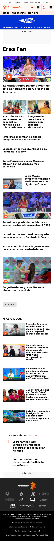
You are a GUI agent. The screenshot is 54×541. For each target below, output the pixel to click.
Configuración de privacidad (27, 531)
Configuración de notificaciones (20, 535)
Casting (35, 27)
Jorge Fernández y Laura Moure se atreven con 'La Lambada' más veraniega (23, 164)
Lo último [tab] (35, 435)
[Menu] (51, 7)
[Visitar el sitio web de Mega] (10, 500)
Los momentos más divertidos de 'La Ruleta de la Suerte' (25, 150)
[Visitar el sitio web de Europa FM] (43, 500)
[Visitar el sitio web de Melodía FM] (12, 506)
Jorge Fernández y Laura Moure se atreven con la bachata (23, 288)
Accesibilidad (42, 535)
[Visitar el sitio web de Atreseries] (21, 500)
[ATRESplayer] (44, 7)
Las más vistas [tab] (17, 435)
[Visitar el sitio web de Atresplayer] (27, 506)
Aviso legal (17, 523)
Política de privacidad (32, 523)
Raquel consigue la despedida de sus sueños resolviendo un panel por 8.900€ (26, 223)
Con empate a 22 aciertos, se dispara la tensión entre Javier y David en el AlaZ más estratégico (38, 374)
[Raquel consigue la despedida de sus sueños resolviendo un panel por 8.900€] (27, 205)
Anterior (9, 304)
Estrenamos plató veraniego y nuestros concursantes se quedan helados (26, 248)
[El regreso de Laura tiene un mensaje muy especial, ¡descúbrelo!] (39, 107)
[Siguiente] (52, 2)
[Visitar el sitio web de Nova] (43, 494)
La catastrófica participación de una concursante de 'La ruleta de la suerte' (26, 89)
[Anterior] (2, 2)
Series (6, 13)
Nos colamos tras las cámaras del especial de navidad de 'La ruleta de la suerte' (14, 122)
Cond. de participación (36, 527)
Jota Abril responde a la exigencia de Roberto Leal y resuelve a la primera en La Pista (38, 416)
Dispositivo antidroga (30, 2)
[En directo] (32, 7)
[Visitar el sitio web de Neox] (32, 494)
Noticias (33, 13)
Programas (19, 13)
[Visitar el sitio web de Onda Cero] (32, 500)
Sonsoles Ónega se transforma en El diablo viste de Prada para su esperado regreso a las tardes (38, 329)
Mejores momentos (12, 27)
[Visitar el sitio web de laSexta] (21, 494)
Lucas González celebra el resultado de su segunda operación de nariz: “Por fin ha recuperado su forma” (37, 352)
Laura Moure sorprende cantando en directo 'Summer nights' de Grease (37, 180)
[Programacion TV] (38, 7)
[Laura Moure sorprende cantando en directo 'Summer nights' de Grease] (12, 184)
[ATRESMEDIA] (27, 486)
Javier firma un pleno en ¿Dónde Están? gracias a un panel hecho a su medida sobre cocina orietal (37, 395)
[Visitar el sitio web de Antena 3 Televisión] (10, 494)
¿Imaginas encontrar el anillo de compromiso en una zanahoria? (22, 138)
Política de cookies (16, 527)
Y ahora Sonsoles (12, 2)
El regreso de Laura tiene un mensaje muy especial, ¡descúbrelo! (36, 122)
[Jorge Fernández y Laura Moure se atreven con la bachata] (27, 271)
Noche (26, 27)
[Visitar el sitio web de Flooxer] (41, 506)
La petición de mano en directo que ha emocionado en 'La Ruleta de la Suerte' (26, 235)
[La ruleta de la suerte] (27, 24)
